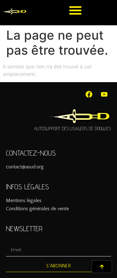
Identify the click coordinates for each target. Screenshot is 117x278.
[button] (75, 10)
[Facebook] (89, 94)
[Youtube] (104, 94)
